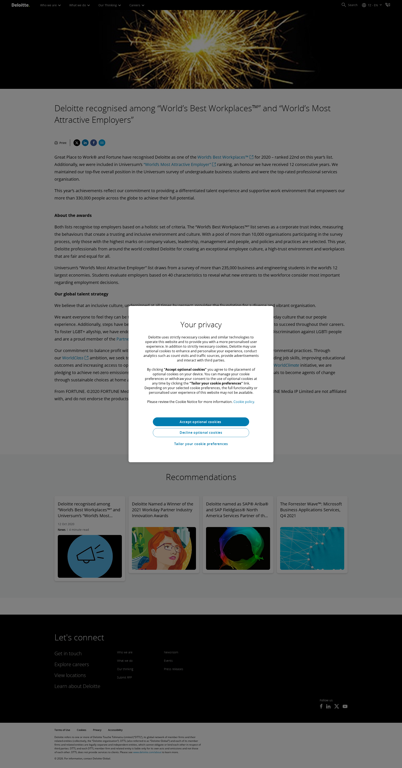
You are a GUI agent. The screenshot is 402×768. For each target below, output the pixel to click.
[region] (201, 384)
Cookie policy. (244, 401)
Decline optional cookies (201, 432)
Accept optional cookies (201, 421)
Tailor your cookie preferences (201, 444)
